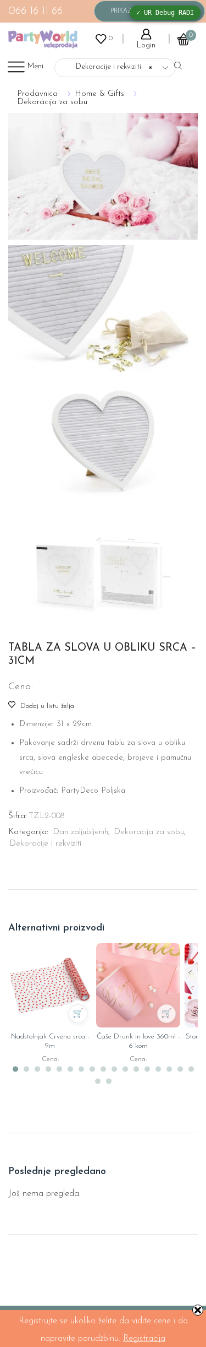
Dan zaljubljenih (80, 832)
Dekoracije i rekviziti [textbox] (107, 67)
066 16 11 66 (35, 11)
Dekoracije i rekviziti (45, 844)
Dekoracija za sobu (52, 102)
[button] (15, 1069)
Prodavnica (37, 94)
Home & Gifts (99, 94)
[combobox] (114, 67)
